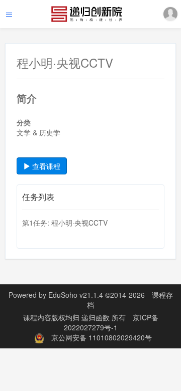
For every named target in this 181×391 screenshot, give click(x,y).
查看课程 (45, 166)
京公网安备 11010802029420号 (101, 337)
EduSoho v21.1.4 (75, 295)
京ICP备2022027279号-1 (111, 322)
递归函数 (96, 317)
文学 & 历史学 (38, 132)
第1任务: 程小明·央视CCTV (65, 223)
